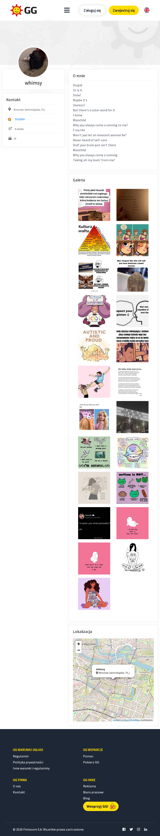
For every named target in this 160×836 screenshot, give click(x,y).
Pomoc (88, 756)
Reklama (89, 786)
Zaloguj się (92, 10)
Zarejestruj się (124, 10)
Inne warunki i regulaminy (31, 768)
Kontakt (19, 792)
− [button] (78, 650)
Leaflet (116, 720)
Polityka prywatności (28, 762)
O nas (17, 786)
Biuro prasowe (93, 792)
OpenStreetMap (132, 720)
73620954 (19, 119)
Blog (86, 798)
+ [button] (78, 644)
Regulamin (21, 756)
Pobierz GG (91, 762)
